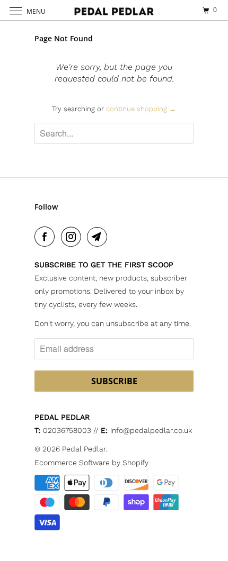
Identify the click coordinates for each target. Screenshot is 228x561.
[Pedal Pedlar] (114, 10)
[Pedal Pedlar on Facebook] (46, 237)
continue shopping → (141, 109)
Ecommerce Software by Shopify (91, 462)
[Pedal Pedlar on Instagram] (73, 237)
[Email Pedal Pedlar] (99, 237)
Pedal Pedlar (84, 449)
